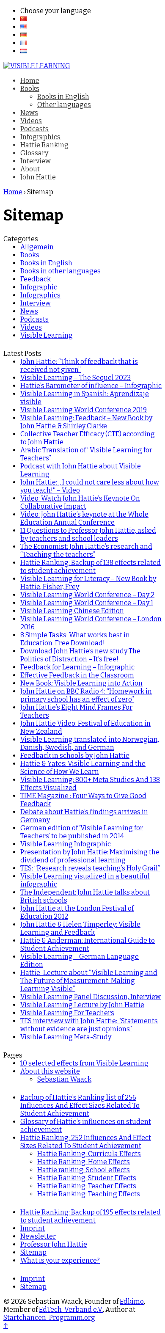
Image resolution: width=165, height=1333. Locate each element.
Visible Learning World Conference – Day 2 (87, 595)
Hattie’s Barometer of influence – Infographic (91, 386)
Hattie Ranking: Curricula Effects (89, 1154)
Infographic (38, 287)
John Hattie (38, 177)
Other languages (64, 105)
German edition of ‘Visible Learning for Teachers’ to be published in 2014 (81, 832)
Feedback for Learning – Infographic (77, 667)
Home (29, 81)
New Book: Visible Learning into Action (81, 683)
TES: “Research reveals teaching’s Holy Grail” (90, 868)
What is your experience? (60, 1260)
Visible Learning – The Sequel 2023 (75, 378)
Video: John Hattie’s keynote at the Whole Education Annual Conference (84, 518)
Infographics (40, 137)
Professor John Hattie (53, 1244)
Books (29, 89)
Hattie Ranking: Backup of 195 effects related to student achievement (90, 1216)
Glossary (34, 153)
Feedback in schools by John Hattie (74, 756)
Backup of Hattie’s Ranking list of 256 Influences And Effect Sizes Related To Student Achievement (80, 1105)
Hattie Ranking (44, 145)
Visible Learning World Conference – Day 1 (86, 603)
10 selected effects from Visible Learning (84, 1063)
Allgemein (37, 247)
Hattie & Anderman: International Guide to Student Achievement (87, 944)
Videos (31, 121)
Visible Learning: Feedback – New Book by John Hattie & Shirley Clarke (86, 422)
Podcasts (34, 129)
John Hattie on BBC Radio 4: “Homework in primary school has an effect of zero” (86, 695)
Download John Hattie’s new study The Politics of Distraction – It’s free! (80, 655)
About (30, 169)
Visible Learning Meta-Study (65, 1037)
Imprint (32, 1228)
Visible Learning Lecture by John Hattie (82, 1005)
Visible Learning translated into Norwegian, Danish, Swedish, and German (89, 743)
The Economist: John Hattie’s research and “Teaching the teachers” (86, 551)
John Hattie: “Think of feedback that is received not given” (79, 366)
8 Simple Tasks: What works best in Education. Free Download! (75, 639)
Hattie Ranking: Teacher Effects (86, 1186)
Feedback (35, 279)
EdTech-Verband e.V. (71, 1309)
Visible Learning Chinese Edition (72, 611)
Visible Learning (46, 335)
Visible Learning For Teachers (67, 1013)
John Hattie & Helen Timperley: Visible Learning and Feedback (80, 928)
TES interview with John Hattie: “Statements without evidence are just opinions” (89, 1025)
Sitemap (33, 1252)
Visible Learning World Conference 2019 (83, 410)
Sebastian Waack (64, 1079)
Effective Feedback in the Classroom (77, 675)
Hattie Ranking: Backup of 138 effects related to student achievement (90, 567)
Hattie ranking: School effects (83, 1170)
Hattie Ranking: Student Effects (86, 1178)
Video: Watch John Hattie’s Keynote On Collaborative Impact (80, 502)
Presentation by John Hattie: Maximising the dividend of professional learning (90, 856)
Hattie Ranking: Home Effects (83, 1162)
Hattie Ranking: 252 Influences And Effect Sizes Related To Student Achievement (85, 1142)
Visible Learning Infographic (65, 844)
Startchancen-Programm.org (49, 1318)
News (29, 113)
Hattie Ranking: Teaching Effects (88, 1194)
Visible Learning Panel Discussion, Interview (90, 997)
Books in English (63, 97)
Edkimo (132, 1301)
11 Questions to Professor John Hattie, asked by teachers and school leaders (88, 534)
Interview (35, 161)
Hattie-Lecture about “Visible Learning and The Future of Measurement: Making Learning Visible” (88, 981)
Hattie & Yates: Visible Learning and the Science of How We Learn (83, 768)
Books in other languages (60, 271)
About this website (50, 1071)
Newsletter (38, 1236)
